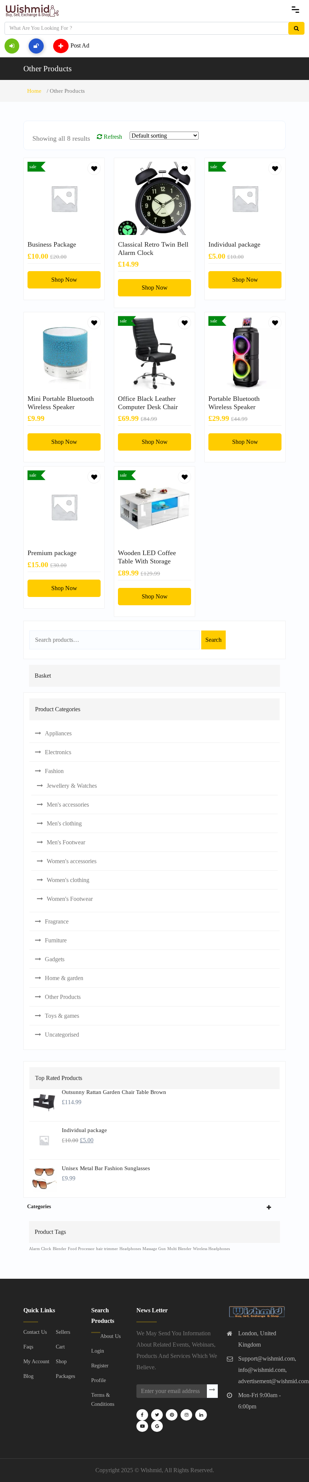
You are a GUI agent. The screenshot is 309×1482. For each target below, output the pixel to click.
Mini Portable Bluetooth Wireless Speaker (61, 403)
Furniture (56, 940)
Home (34, 91)
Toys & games (62, 1016)
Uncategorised (62, 1034)
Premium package (52, 553)
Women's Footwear (70, 899)
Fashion (54, 771)
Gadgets (54, 959)
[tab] (154, 1206)
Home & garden (64, 978)
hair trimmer (107, 1249)
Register (100, 1365)
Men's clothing (64, 823)
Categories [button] (39, 1206)
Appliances (58, 733)
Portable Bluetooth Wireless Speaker (234, 403)
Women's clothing (68, 880)
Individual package (234, 244)
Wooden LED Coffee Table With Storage (147, 557)
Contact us (35, 1332)
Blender (59, 1249)
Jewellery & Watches (72, 785)
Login (97, 1351)
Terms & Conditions (102, 1399)
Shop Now (64, 279)
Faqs (28, 1347)
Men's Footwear (66, 842)
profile (98, 1380)
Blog (28, 1376)
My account (36, 1361)
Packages (65, 1376)
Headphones (130, 1249)
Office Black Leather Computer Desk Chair (148, 403)
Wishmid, (152, 1470)
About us (110, 1336)
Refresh (112, 136)
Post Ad (79, 45)
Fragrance (57, 921)
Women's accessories (71, 861)
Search (213, 640)
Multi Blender (179, 1249)
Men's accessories (68, 804)
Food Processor (81, 1249)
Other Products (47, 68)
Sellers (63, 1332)
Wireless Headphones (211, 1249)
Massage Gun (154, 1249)
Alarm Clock (40, 1249)
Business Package (52, 244)
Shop (61, 1361)
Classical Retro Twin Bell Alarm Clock (153, 248)
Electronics (58, 752)
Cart (60, 1347)
